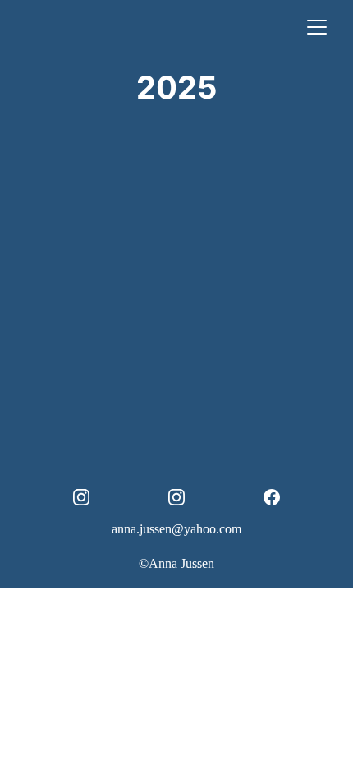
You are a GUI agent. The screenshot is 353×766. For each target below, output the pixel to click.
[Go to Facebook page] (272, 497)
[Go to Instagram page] (89, 497)
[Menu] (317, 27)
